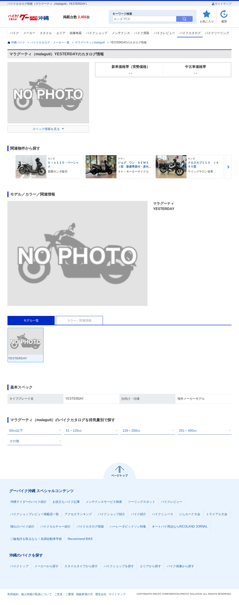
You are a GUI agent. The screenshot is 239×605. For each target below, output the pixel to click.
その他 (14, 441)
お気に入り (207, 21)
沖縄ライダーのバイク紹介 (28, 502)
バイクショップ (96, 33)
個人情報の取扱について (36, 594)
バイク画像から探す (180, 566)
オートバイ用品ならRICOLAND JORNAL (179, 526)
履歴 (224, 21)
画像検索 (76, 33)
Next (228, 167)
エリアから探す (150, 566)
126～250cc (131, 430)
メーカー (29, 33)
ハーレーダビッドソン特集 (128, 526)
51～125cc (74, 430)
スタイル (46, 33)
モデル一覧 (31, 320)
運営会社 (100, 594)
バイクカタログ (190, 33)
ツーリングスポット (141, 502)
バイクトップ (19, 566)
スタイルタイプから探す (81, 566)
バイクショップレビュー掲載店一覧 (34, 514)
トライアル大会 (216, 514)
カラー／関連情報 (79, 320)
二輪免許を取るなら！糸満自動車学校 (36, 539)
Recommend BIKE (80, 539)
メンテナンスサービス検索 (104, 502)
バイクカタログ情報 (90, 526)
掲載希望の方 (84, 594)
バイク (14, 33)
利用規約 (13, 594)
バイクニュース (162, 514)
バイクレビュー (164, 33)
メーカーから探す (46, 566)
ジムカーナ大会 (189, 514)
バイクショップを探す (119, 566)
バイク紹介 (138, 514)
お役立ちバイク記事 (66, 502)
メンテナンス (121, 33)
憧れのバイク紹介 (22, 526)
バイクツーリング (217, 33)
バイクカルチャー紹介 (55, 526)
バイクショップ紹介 (111, 514)
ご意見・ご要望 (64, 594)
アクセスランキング (78, 514)
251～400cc (188, 430)
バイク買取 (141, 33)
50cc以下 (16, 430)
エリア (60, 33)
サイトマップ (223, 3)
